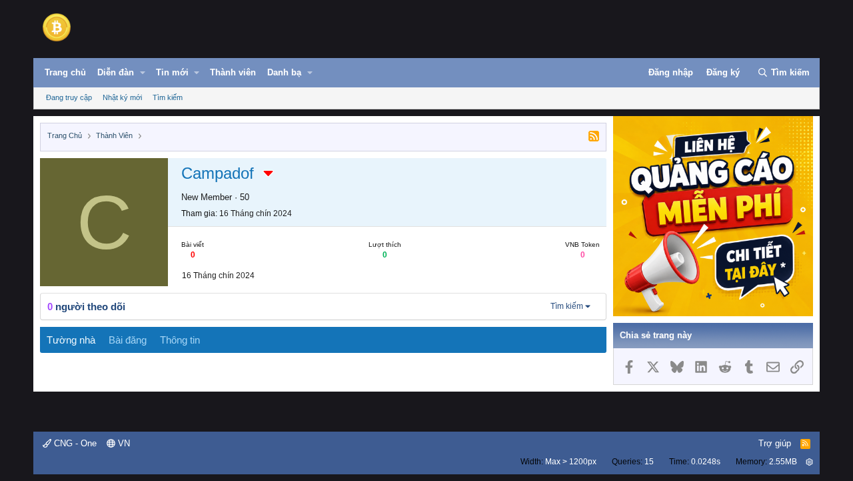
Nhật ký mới (122, 97)
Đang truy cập (69, 97)
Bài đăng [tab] (128, 340)
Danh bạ (284, 72)
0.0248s (705, 461)
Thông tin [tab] (180, 340)
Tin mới (172, 72)
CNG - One (74, 443)
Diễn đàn (115, 72)
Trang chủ (65, 72)
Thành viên (233, 72)
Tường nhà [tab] (71, 340)
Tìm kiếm (168, 97)
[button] (142, 73)
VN (122, 443)
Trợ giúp (774, 443)
